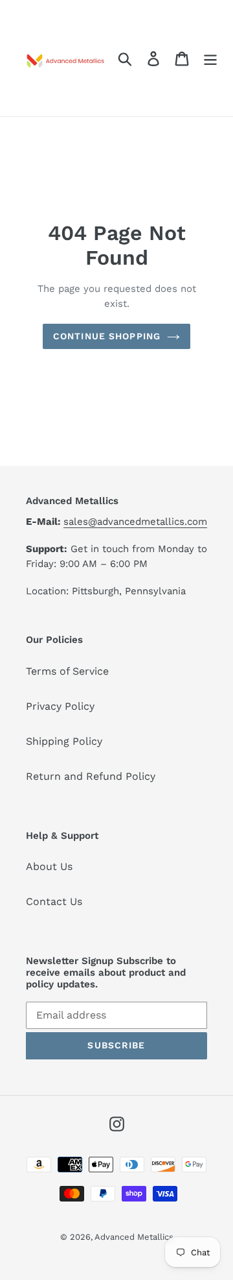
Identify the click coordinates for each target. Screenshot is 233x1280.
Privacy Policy (60, 706)
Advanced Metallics (133, 1237)
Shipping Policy (64, 741)
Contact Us (54, 901)
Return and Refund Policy (90, 776)
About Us (49, 866)
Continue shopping (107, 336)
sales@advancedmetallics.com (135, 521)
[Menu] (210, 58)
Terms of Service (67, 671)
